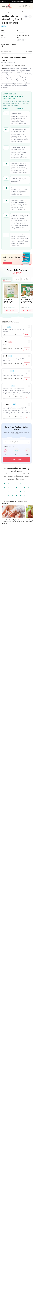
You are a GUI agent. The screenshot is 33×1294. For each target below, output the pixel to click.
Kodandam (6, 386)
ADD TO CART (10, 310)
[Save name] (30, 16)
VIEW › (27, 335)
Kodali (5, 356)
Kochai (5, 341)
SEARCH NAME (16, 459)
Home (2, 12)
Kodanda (6, 371)
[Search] (27, 442)
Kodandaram (7, 404)
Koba (4, 327)
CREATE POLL (7, 262)
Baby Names (9, 12)
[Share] (26, 16)
